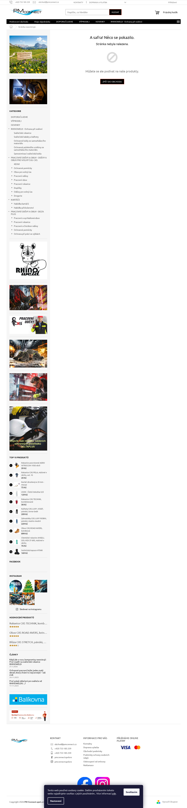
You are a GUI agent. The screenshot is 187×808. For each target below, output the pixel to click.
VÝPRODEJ (16, 121)
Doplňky (18, 187)
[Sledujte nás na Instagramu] (102, 784)
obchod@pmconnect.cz (66, 744)
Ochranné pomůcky (23, 168)
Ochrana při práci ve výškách (27, 233)
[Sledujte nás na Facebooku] (84, 784)
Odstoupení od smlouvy (94, 761)
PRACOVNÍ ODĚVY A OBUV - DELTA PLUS (27, 212)
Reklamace (88, 765)
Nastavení (55, 800)
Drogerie (18, 195)
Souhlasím (131, 792)
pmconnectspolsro (63, 757)
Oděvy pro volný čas (23, 191)
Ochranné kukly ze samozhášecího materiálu (30, 142)
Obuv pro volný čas (22, 172)
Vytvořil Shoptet (170, 801)
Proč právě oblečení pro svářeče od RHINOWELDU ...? (25, 682)
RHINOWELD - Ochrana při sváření (26, 129)
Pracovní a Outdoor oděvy (26, 226)
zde (114, 793)
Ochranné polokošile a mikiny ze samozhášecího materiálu (29, 148)
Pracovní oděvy (21, 176)
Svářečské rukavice (22, 133)
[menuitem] (19, 21)
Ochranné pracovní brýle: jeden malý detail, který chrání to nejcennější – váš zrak (27, 672)
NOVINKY (15, 125)
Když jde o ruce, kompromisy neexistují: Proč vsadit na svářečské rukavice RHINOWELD (27, 661)
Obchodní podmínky (92, 751)
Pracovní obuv (20, 180)
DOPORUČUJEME (19, 117)
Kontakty (78, 2)
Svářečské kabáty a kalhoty (26, 136)
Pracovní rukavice (22, 183)
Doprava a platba (98, 2)
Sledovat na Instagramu (30, 609)
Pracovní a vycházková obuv (27, 218)
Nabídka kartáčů (21, 203)
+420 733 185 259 (63, 748)
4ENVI (17, 164)
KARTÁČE (15, 199)
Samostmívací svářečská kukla (27, 153)
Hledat (115, 12)
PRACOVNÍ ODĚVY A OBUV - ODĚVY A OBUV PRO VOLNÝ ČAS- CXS (29, 158)
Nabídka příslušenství (24, 207)
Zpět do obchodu (112, 81)
